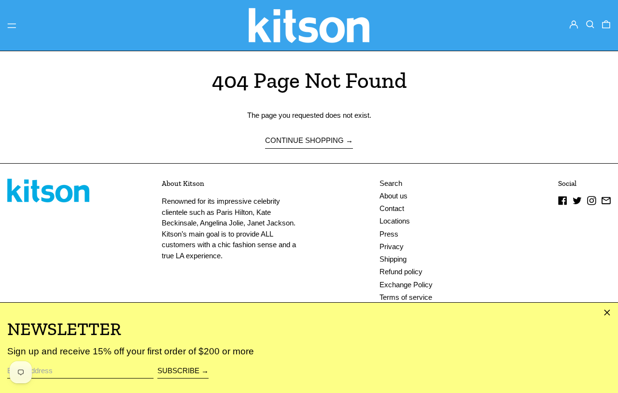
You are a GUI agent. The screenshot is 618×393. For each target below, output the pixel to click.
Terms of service (405, 297)
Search (390, 183)
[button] (590, 24)
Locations (394, 221)
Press (388, 234)
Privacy (391, 246)
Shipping (393, 259)
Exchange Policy (406, 285)
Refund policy (400, 271)
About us (393, 196)
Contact (391, 208)
